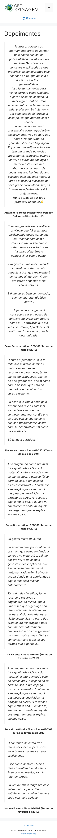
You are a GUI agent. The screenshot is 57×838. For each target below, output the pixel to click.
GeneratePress (28, 833)
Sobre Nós (28, 825)
